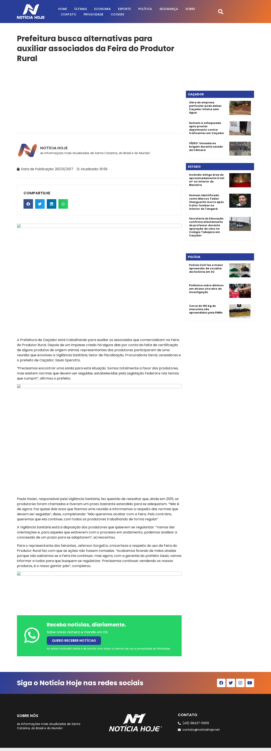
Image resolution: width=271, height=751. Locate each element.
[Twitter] (231, 683)
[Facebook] (221, 683)
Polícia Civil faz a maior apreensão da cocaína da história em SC (206, 268)
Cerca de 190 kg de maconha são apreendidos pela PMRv (206, 309)
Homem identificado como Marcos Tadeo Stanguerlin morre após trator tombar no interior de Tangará (206, 202)
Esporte (124, 9)
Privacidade (93, 14)
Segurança (168, 9)
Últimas (80, 9)
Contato (68, 14)
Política (145, 9)
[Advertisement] (99, 97)
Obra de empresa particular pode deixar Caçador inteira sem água (205, 107)
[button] (220, 11)
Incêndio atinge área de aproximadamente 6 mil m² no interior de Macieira (206, 180)
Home (62, 9)
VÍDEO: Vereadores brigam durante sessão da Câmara (206, 146)
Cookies (117, 14)
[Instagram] (240, 683)
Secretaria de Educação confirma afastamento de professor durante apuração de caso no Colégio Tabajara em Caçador (206, 227)
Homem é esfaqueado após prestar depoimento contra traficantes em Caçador (206, 128)
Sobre (190, 9)
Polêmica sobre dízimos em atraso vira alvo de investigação (206, 289)
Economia (102, 9)
